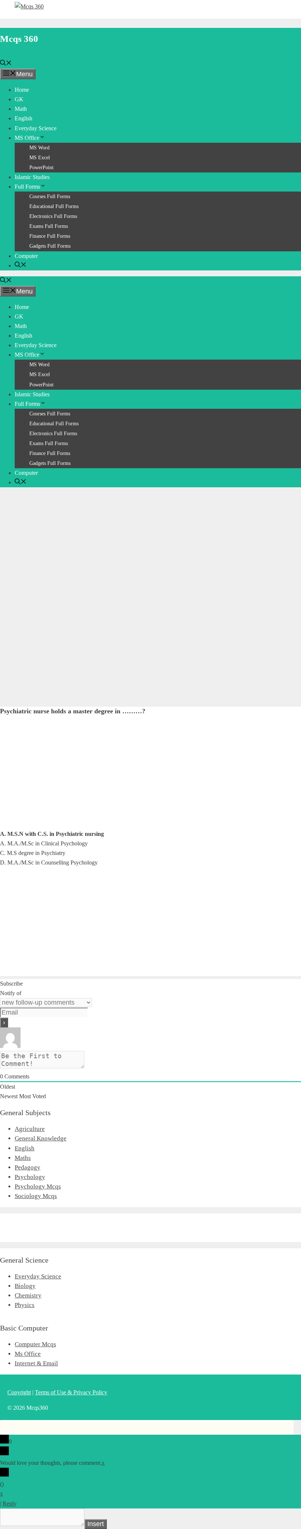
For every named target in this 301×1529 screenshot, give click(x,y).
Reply (10, 1503)
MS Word (39, 147)
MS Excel (39, 157)
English (23, 118)
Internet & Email (36, 1363)
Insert (95, 1524)
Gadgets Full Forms (49, 246)
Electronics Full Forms (53, 216)
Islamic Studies (32, 177)
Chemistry (28, 1295)
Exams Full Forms (48, 226)
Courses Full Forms (49, 196)
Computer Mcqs (35, 1344)
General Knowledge (40, 1138)
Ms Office (28, 1353)
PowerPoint (41, 167)
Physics (25, 1305)
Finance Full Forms (49, 236)
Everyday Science (36, 128)
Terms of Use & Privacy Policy (71, 1392)
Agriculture (30, 1128)
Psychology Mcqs (38, 1186)
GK (19, 99)
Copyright (19, 1392)
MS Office (27, 138)
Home (22, 90)
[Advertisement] (150, 544)
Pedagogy (27, 1167)
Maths (23, 1157)
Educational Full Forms (54, 206)
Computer (26, 256)
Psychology (30, 1176)
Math (21, 109)
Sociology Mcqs (36, 1196)
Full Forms (27, 186)
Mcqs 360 (19, 39)
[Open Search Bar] (6, 64)
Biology (25, 1285)
